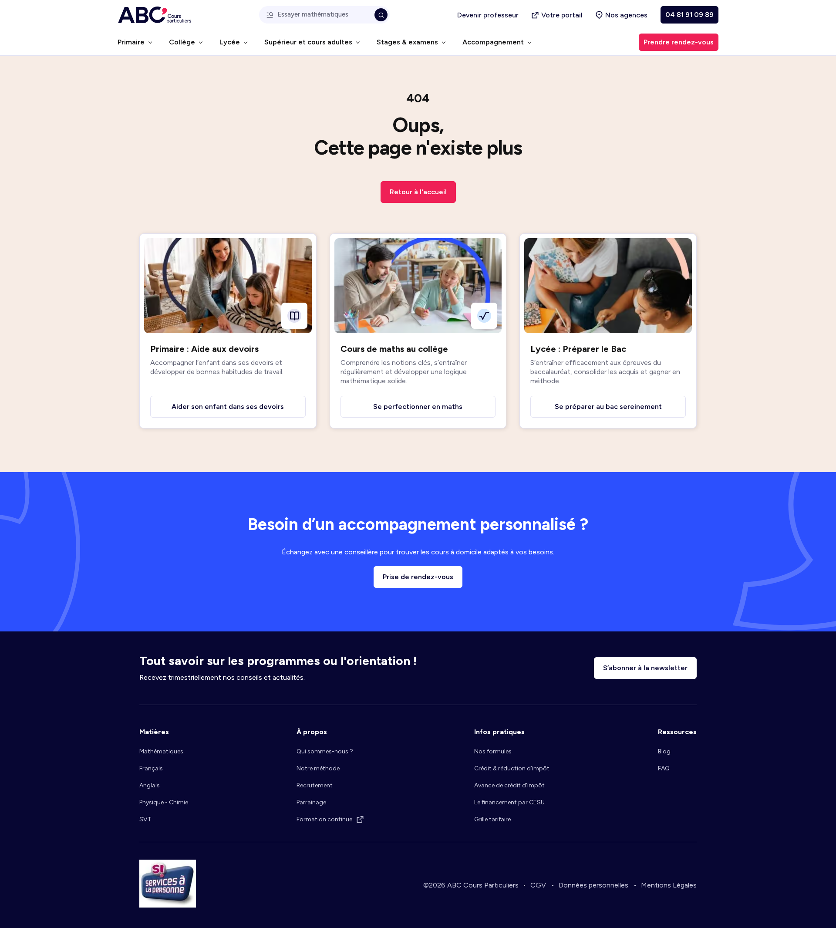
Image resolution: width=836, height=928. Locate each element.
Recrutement (315, 785)
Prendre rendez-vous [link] (679, 42)
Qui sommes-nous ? (325, 751)
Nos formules (493, 751)
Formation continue (324, 819)
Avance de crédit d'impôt (509, 785)
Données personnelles (593, 885)
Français (151, 768)
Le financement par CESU (509, 802)
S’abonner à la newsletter (645, 668)
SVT (145, 819)
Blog (664, 751)
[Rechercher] (381, 14)
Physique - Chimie (163, 802)
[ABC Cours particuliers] (155, 15)
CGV (538, 885)
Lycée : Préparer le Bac (578, 349)
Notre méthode (318, 768)
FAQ (664, 768)
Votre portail (562, 15)
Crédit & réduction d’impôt (511, 768)
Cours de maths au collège (394, 349)
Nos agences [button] (626, 15)
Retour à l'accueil (418, 192)
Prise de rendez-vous (418, 577)
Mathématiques (161, 751)
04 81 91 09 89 (689, 14)
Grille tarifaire (492, 819)
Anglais (149, 785)
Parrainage (311, 802)
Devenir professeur (488, 15)
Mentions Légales (669, 885)
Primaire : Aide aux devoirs (204, 349)
